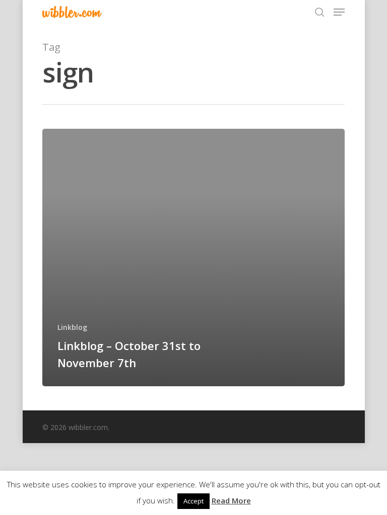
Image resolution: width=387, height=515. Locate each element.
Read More (231, 500)
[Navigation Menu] (339, 12)
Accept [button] (193, 500)
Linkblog (72, 327)
